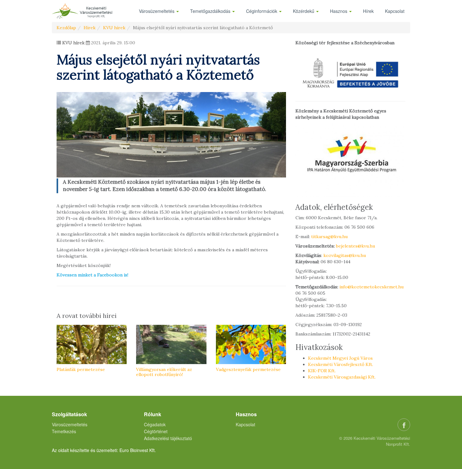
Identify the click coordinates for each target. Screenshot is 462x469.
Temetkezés (64, 431)
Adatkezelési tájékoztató (168, 438)
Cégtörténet (156, 431)
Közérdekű (304, 11)
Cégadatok (155, 424)
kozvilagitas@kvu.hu (344, 255)
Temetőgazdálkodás (211, 11)
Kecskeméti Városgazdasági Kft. (342, 377)
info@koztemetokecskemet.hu (371, 287)
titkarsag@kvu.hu (329, 236)
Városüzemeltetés (157, 11)
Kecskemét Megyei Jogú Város (340, 358)
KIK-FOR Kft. (322, 371)
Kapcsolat (394, 11)
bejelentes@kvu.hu (355, 246)
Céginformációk (262, 11)
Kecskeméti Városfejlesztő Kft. (340, 364)
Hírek (368, 11)
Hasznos (339, 11)
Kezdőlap (66, 27)
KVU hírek (114, 27)
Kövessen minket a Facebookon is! (92, 275)
